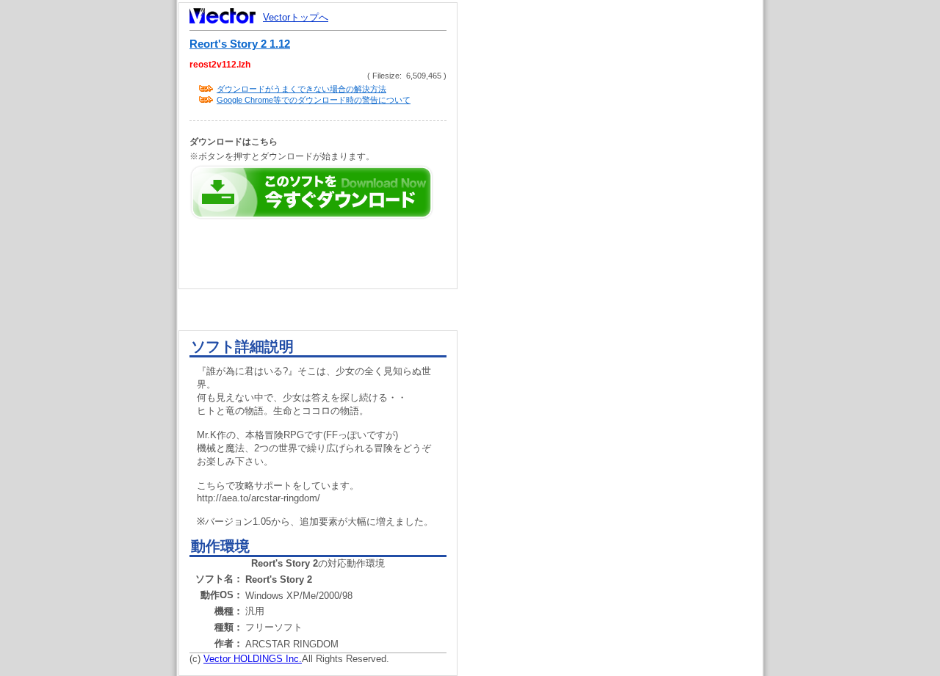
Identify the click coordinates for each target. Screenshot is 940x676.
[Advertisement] (623, 279)
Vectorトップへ (295, 17)
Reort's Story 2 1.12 (239, 44)
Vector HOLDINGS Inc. (252, 658)
